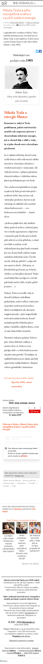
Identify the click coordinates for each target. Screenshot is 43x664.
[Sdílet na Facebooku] (40, 51)
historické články (17, 22)
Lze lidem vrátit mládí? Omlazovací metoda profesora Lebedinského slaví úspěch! (8, 543)
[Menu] (4, 3)
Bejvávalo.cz (28, 621)
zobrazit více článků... (31, 563)
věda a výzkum (32, 22)
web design (21, 636)
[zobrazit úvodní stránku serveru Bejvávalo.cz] (24, 4)
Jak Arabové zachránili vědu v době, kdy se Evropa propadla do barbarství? (34, 543)
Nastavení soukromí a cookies (21, 640)
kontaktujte (29, 612)
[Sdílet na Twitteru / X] (37, 51)
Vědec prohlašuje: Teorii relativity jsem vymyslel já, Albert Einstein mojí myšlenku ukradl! (21, 547)
